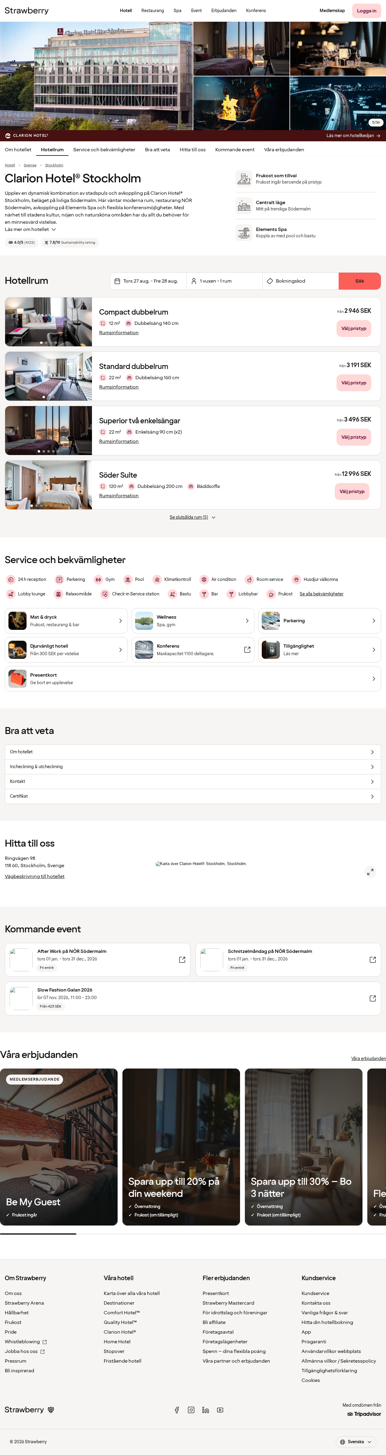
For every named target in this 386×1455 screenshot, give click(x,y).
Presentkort (216, 1293)
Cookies (311, 1380)
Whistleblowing (22, 1341)
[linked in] (205, 1410)
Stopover (114, 1351)
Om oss (13, 1293)
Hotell (10, 165)
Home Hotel (117, 1341)
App (306, 1332)
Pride (11, 1332)
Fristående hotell (122, 1361)
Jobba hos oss (21, 1351)
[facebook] (176, 1410)
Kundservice (315, 1293)
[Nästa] (84, 322)
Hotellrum (52, 149)
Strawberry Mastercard (228, 1303)
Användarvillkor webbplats (331, 1351)
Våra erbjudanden (284, 149)
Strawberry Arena (24, 1303)
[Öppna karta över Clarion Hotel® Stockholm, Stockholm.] (370, 872)
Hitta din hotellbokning (327, 1322)
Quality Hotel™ (120, 1322)
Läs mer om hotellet (27, 229)
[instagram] (191, 1410)
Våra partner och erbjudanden (236, 1361)
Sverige (30, 165)
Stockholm (54, 165)
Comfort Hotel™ (122, 1312)
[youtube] (220, 1410)
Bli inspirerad (19, 1370)
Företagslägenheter (225, 1341)
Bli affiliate (214, 1322)
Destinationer (119, 1303)
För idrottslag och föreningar (235, 1312)
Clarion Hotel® (120, 1332)
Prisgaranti (314, 1341)
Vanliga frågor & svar (325, 1312)
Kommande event (235, 149)
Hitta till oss (193, 149)
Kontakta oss (316, 1303)
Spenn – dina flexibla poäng (234, 1351)
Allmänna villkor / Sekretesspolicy (339, 1361)
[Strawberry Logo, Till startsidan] (27, 10)
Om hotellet (18, 149)
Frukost (13, 1322)
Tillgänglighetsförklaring (329, 1370)
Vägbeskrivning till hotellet (35, 876)
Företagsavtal (218, 1332)
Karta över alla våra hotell (132, 1293)
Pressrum (15, 1361)
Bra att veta (157, 149)
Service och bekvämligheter (104, 149)
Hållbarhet (17, 1312)
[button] (48, 321)
